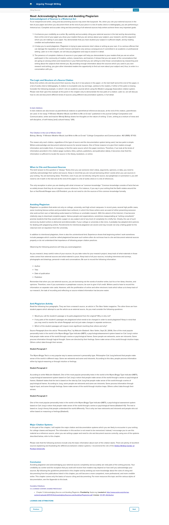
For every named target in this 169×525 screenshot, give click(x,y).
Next (134, 509)
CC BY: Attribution (107, 495)
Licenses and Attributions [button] (41, 501)
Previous (36, 509)
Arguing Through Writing (48, 4)
